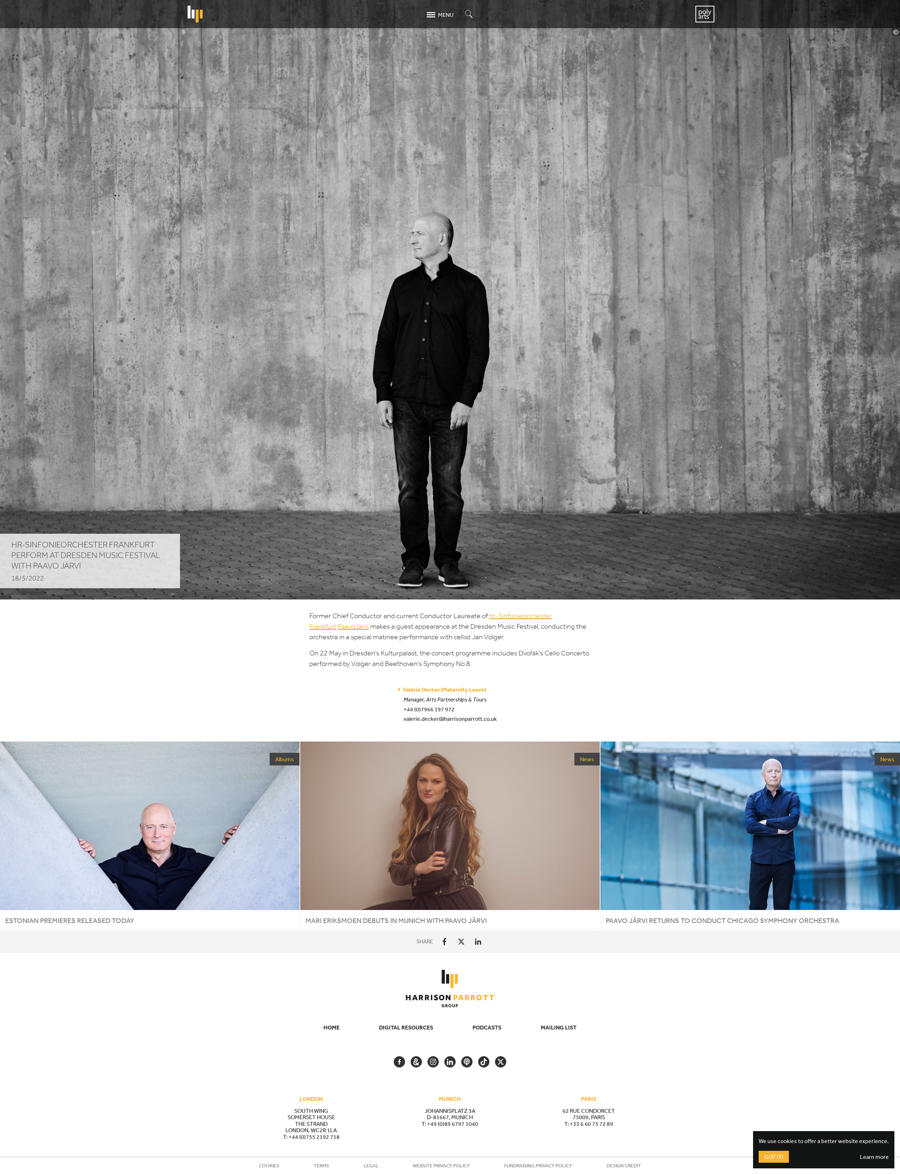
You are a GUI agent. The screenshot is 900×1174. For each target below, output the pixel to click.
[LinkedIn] (478, 941)
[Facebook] (444, 941)
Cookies (269, 1165)
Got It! (773, 1156)
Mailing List (559, 1027)
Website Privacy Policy (441, 1165)
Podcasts (486, 1027)
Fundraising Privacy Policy (538, 1165)
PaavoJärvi (353, 626)
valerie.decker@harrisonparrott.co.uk (450, 719)
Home (331, 1027)
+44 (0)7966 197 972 (429, 709)
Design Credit (623, 1165)
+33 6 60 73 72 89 (591, 1123)
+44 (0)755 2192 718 (314, 1136)
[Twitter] (461, 941)
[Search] (469, 14)
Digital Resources (406, 1027)
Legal (371, 1165)
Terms (321, 1165)
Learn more (874, 1157)
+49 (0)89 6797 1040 (452, 1123)
